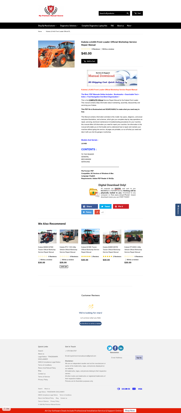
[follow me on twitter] (109, 350)
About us (120, 25)
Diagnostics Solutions (68, 25)
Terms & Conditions (45, 365)
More (129, 25)
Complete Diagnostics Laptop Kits (94, 25)
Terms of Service (44, 376)
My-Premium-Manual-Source (51, 404)
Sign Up (139, 358)
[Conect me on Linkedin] (120, 350)
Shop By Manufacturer (46, 25)
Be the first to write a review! (90, 324)
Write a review (108, 49)
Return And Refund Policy (47, 368)
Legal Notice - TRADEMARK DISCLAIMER (51, 392)
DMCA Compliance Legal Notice (49, 362)
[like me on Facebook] (115, 350)
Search (40, 351)
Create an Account (137, 8)
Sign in (125, 8)
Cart (139, 13)
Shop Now (130, 410)
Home (40, 31)
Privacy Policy (43, 379)
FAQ (112, 25)
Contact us (42, 373)
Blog (39, 371)
